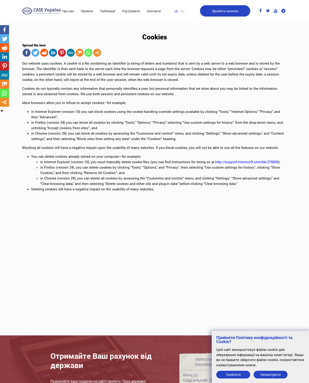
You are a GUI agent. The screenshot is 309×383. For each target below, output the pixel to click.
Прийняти (233, 374)
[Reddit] (44, 53)
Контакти (154, 11)
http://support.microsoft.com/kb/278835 (246, 162)
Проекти (87, 11)
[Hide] (2, 111)
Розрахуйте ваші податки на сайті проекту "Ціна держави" (98, 381)
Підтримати (131, 11)
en (182, 11)
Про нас (68, 11)
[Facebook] (27, 53)
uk (176, 11)
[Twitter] (35, 53)
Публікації (107, 11)
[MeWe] (71, 53)
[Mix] (79, 53)
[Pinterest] (62, 53)
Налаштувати (270, 374)
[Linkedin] (53, 53)
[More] (97, 53)
